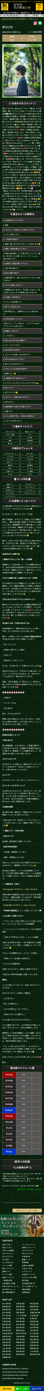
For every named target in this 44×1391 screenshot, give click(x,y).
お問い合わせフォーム (10, 1286)
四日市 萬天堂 (21, 1333)
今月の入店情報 (8, 1250)
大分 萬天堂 (34, 1351)
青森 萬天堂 (20, 1306)
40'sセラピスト (27, 1253)
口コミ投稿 (23, 1388)
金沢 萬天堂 (34, 1327)
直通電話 (7, 1388)
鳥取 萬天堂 (20, 1342)
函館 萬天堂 (6, 1306)
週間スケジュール (28, 1247)
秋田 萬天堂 (6, 1309)
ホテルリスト (27, 1271)
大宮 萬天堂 (34, 1315)
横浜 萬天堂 (20, 1321)
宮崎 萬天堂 (20, 1354)
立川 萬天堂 (20, 1318)
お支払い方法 (27, 1268)
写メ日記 (5, 1259)
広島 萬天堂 (6, 1342)
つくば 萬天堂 (21, 1315)
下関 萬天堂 (6, 1345)
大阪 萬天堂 (20, 1336)
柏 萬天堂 (33, 1318)
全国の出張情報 (28, 1265)
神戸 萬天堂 (20, 1339)
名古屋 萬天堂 (7, 1333)
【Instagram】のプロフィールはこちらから (20, 889)
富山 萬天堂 (6, 1327)
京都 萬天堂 (6, 1336)
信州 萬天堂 (20, 1324)
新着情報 (25, 1262)
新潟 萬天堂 (6, 1324)
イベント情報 (7, 1265)
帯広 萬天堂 (34, 1303)
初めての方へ (7, 1244)
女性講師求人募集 (8, 1283)
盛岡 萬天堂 (34, 1306)
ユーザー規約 (7, 1274)
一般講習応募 (7, 1280)
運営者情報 (26, 1289)
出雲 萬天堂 (34, 1342)
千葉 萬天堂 (6, 1321)
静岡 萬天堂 (20, 1330)
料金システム (7, 1247)
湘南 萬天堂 (34, 1321)
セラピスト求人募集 (29, 1277)
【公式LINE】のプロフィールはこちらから (19, 905)
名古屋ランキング (28, 1274)
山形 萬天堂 (34, 1309)
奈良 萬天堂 (34, 1336)
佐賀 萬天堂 (6, 1351)
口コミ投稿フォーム (29, 1286)
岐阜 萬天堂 (6, 1330)
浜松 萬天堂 (34, 1330)
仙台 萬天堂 (20, 1309)
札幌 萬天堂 (20, 1303)
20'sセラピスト (27, 1250)
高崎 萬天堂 (20, 1312)
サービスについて (28, 1244)
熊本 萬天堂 (6, 1354)
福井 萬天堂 (20, 1327)
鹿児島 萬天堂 (35, 1354)
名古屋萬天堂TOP (28, 1283)
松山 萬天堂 (6, 1348)
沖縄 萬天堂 (6, 1357)
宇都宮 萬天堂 (35, 1312)
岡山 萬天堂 (34, 1339)
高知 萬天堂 (20, 1348)
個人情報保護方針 (8, 1292)
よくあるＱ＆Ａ (8, 1262)
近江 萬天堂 (34, 1333)
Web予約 (37, 1388)
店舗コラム (6, 1271)
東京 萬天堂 (6, 1318)
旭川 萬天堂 (6, 1303)
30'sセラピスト (8, 1253)
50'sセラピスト (8, 1256)
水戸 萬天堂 (6, 1315)
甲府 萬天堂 (34, 1324)
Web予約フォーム (8, 1289)
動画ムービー (27, 1259)
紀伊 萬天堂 (6, 1339)
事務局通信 (26, 1292)
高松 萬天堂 (20, 1345)
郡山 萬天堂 (6, 1312)
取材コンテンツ (8, 1268)
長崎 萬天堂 (20, 1351)
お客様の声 (26, 1256)
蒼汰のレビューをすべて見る (27, 1210)
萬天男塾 (25, 1280)
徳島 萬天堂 (34, 1345)
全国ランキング (8, 1277)
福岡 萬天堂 (34, 1348)
